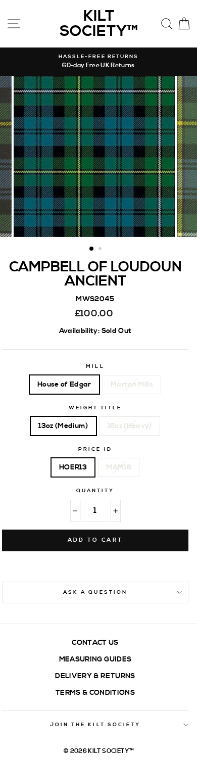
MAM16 (118, 467)
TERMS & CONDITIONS (95, 692)
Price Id (95, 449)
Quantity (95, 491)
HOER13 (73, 467)
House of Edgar (64, 384)
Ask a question (95, 592)
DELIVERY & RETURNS (95, 676)
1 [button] (91, 249)
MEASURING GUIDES (95, 659)
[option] (98, 62)
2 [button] (101, 249)
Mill (95, 366)
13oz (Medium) (63, 425)
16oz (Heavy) (130, 425)
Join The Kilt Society (95, 725)
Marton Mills (132, 384)
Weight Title (95, 408)
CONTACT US (95, 642)
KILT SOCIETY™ (99, 24)
